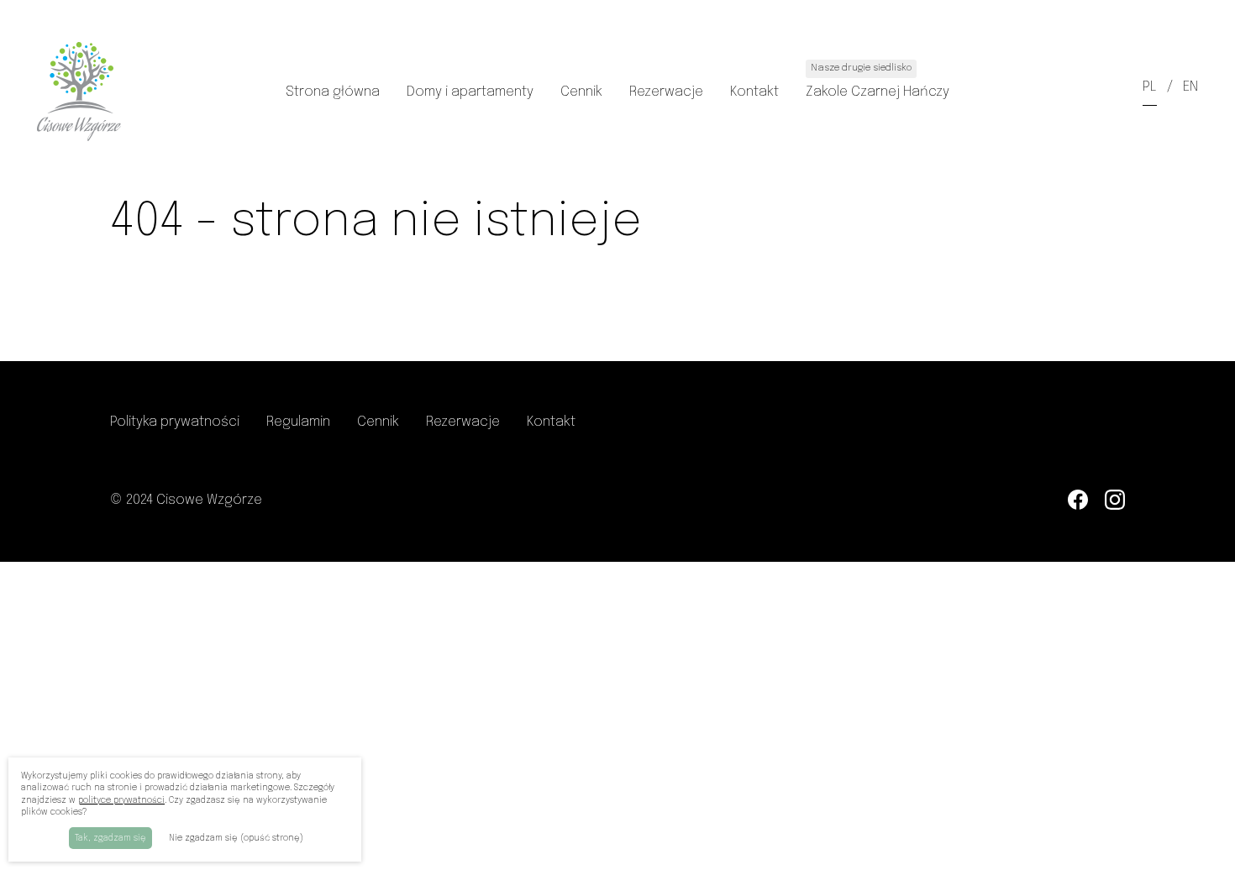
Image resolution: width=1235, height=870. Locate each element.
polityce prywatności (121, 800)
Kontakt (754, 92)
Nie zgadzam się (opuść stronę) (236, 838)
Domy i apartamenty (470, 92)
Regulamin (298, 422)
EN (1190, 87)
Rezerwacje (666, 92)
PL (1150, 87)
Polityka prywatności (174, 422)
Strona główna (333, 92)
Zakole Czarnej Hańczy (877, 81)
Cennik (581, 92)
